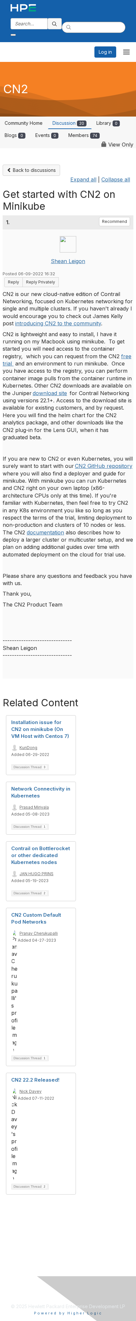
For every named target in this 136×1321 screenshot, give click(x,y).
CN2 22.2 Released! (35, 1080)
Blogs (14, 135)
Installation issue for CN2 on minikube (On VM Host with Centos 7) (40, 729)
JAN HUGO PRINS (36, 873)
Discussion (68, 123)
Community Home (24, 123)
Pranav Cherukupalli (38, 933)
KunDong (28, 747)
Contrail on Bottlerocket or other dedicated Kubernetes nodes (40, 855)
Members (82, 135)
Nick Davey (30, 1091)
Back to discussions (34, 170)
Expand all (83, 179)
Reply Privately (40, 282)
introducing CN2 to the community (58, 323)
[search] (55, 23)
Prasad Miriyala (34, 807)
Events (45, 135)
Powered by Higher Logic (68, 1313)
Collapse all (115, 179)
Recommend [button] (114, 221)
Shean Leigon (68, 261)
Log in (105, 52)
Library (107, 123)
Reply (13, 282)
